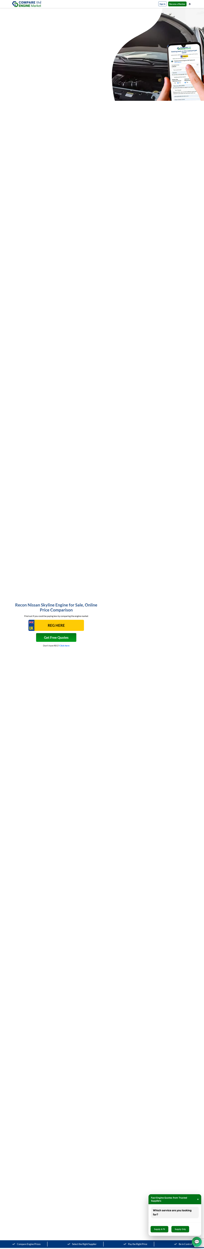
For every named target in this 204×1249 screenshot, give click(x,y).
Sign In (162, 4)
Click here (64, 645)
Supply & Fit (159, 1229)
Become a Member (177, 4)
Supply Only (180, 1229)
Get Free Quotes (56, 637)
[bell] (190, 4)
